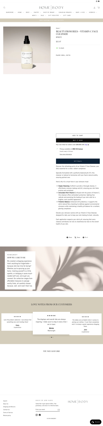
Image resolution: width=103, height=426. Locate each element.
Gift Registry (54, 15)
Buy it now (78, 140)
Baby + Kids (80, 12)
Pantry (37, 12)
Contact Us (6, 409)
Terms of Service (8, 412)
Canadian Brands (65, 12)
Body (28, 12)
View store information (66, 154)
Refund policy (7, 415)
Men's (34, 15)
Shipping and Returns (9, 407)
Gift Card (67, 15)
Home (20, 12)
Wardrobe (10, 12)
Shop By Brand (49, 12)
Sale (43, 15)
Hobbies (92, 12)
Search (5, 401)
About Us (5, 404)
